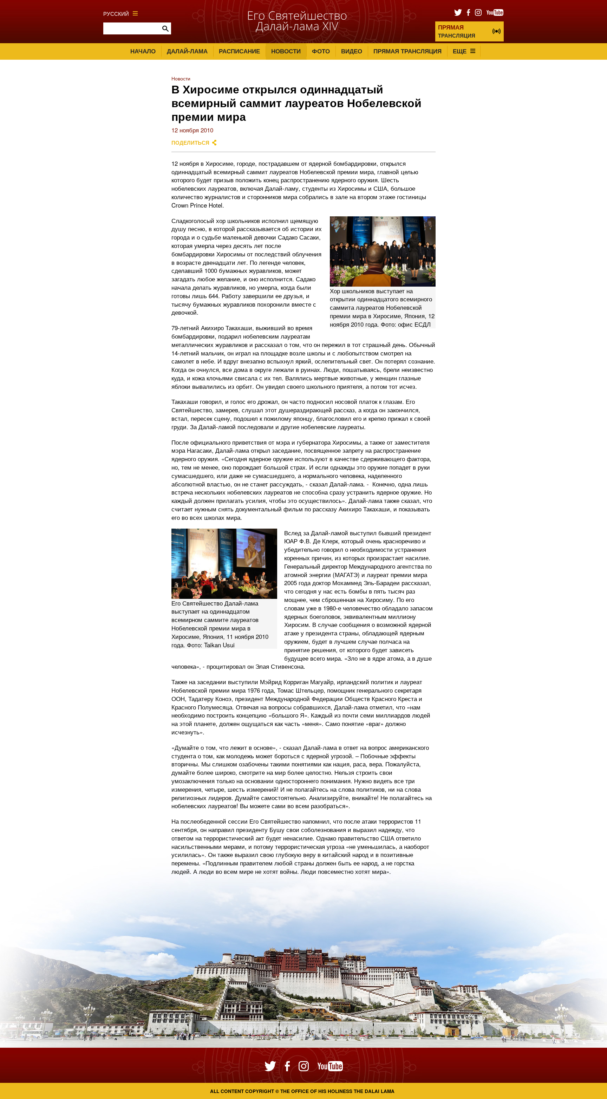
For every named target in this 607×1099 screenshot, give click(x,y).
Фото (321, 51)
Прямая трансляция (407, 51)
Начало (143, 51)
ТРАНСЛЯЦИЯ (456, 31)
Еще (459, 51)
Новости (286, 51)
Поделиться (190, 142)
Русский (116, 13)
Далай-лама (187, 51)
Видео (351, 51)
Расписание (239, 51)
